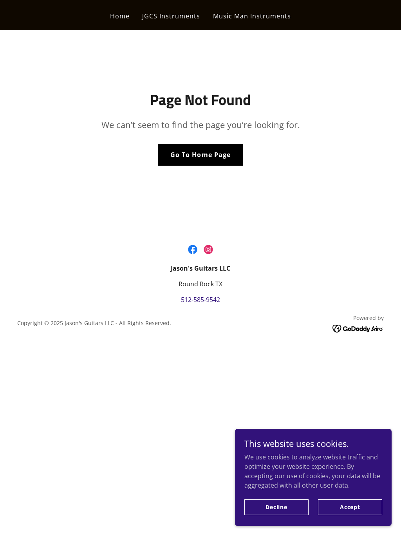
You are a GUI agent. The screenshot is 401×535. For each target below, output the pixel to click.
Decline (276, 507)
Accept (350, 507)
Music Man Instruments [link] (252, 16)
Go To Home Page (200, 154)
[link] (192, 249)
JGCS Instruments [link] (171, 16)
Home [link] (120, 16)
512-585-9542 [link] (200, 299)
